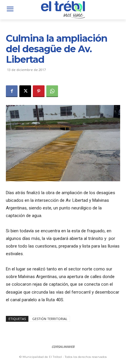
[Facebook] (12, 91)
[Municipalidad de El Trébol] (63, 9)
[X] (25, 91)
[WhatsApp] (52, 91)
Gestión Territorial (49, 318)
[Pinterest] (39, 91)
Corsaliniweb (63, 346)
